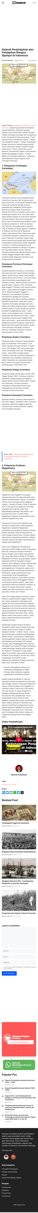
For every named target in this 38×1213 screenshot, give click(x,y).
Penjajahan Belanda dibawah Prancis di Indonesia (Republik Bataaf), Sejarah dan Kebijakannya (19, 1107)
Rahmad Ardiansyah (7, 60)
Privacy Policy (6, 1193)
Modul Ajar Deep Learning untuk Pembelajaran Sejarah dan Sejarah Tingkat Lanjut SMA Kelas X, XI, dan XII (20, 1117)
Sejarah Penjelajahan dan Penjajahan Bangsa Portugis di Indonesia (18, 456)
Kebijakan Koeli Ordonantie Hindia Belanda (19, 852)
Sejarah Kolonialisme (9, 784)
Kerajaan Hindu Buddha (9, 1172)
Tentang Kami (6, 1187)
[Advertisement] (19, 27)
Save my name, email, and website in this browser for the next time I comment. (20, 967)
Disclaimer (5, 1190)
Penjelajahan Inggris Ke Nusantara (15, 823)
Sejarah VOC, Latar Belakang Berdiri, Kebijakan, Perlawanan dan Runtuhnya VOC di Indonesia (20, 1098)
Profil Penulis (6, 1196)
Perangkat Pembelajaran (10, 1169)
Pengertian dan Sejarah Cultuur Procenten (19, 913)
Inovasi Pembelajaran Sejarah (11, 1178)
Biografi (4, 1175)
